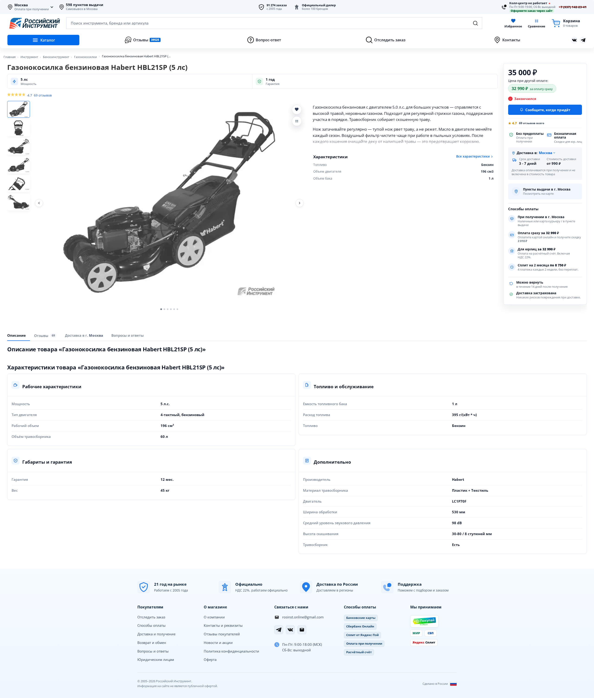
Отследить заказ (151, 617)
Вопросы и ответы (153, 651)
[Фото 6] (18, 202)
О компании (214, 617)
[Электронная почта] (301, 629)
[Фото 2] (18, 128)
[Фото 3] (18, 146)
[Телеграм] (583, 40)
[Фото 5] (18, 183)
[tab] (84, 335)
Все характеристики (473, 156)
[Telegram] (278, 629)
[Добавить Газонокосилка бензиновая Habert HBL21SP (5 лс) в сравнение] (297, 121)
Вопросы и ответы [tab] (127, 335)
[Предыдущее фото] (39, 203)
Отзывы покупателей (222, 634)
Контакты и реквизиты (223, 625)
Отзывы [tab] (44, 335)
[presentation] (45, 335)
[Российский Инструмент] (34, 23)
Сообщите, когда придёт (547, 109)
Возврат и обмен (151, 642)
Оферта (210, 659)
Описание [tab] (16, 335)
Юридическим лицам (155, 659)
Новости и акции (218, 642)
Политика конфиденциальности (231, 651)
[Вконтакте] (574, 40)
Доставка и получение (156, 634)
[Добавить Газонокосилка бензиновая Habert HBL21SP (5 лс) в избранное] (297, 109)
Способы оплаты (151, 625)
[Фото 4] (18, 165)
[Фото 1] (18, 109)
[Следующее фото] (299, 203)
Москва (21, 5)
